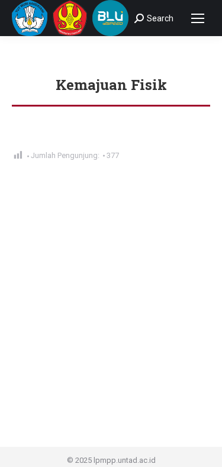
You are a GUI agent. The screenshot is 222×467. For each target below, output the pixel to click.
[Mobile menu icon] (197, 18)
